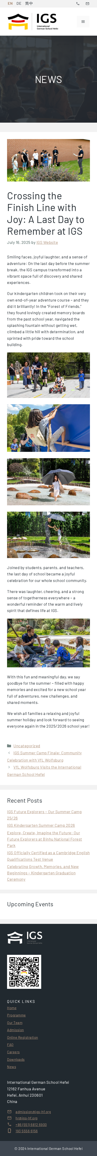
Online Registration (22, 1037)
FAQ (10, 1045)
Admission (15, 1030)
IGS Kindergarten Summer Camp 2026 (41, 825)
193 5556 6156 (27, 1131)
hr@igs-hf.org (27, 1118)
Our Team (14, 1022)
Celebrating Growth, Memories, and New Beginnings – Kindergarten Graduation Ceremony (43, 872)
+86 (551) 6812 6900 (31, 1124)
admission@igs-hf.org (33, 1112)
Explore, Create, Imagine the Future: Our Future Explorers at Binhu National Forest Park (44, 839)
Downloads (16, 1059)
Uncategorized (26, 745)
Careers (13, 1052)
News (11, 1067)
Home (11, 1008)
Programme (16, 1015)
